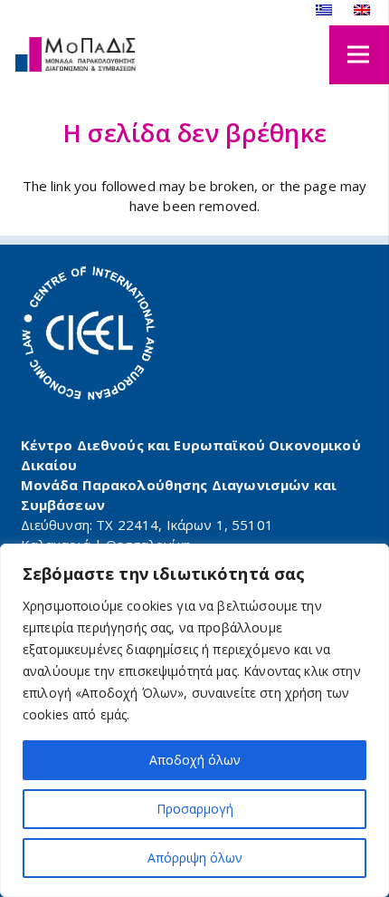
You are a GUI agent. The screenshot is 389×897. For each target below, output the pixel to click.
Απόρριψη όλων (194, 857)
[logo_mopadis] (76, 54)
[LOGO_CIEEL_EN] (89, 333)
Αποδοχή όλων (195, 759)
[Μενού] (358, 54)
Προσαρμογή (195, 808)
